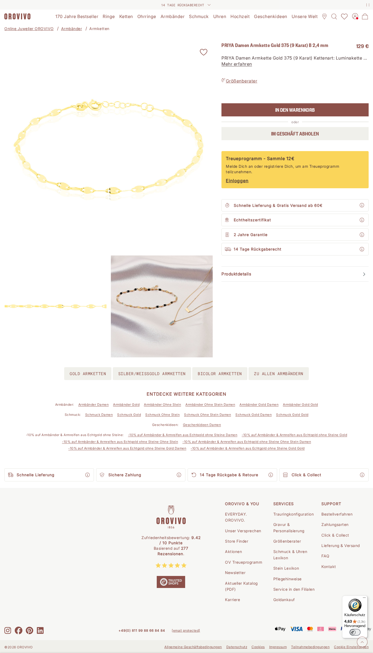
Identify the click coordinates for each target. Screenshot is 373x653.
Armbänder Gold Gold (300, 404)
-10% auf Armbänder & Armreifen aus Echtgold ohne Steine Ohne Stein (120, 442)
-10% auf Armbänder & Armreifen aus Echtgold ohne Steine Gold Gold (248, 448)
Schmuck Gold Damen (253, 415)
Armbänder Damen (93, 404)
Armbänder (71, 28)
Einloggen (237, 181)
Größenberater (241, 81)
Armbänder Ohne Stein (162, 404)
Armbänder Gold (126, 404)
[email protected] (186, 630)
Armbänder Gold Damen (259, 404)
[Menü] (364, 599)
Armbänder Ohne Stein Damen (210, 404)
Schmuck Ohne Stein (162, 415)
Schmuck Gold (129, 415)
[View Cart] (365, 16)
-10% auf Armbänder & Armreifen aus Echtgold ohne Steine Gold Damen (127, 448)
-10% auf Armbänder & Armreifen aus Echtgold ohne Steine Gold (294, 435)
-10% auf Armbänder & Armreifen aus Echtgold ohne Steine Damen (183, 435)
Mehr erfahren (236, 64)
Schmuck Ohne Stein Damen (207, 415)
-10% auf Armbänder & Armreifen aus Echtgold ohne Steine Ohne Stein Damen (246, 442)
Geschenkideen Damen (202, 425)
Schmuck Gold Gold (292, 415)
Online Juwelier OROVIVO (29, 28)
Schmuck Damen (99, 415)
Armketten (99, 28)
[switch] (355, 632)
